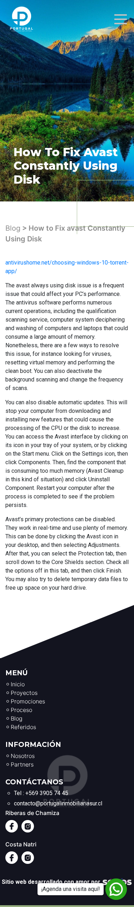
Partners (22, 764)
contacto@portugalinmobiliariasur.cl (58, 803)
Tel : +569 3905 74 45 (41, 793)
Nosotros (23, 755)
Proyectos (24, 692)
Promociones (28, 701)
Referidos (23, 727)
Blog (12, 228)
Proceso (21, 709)
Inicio (18, 684)
